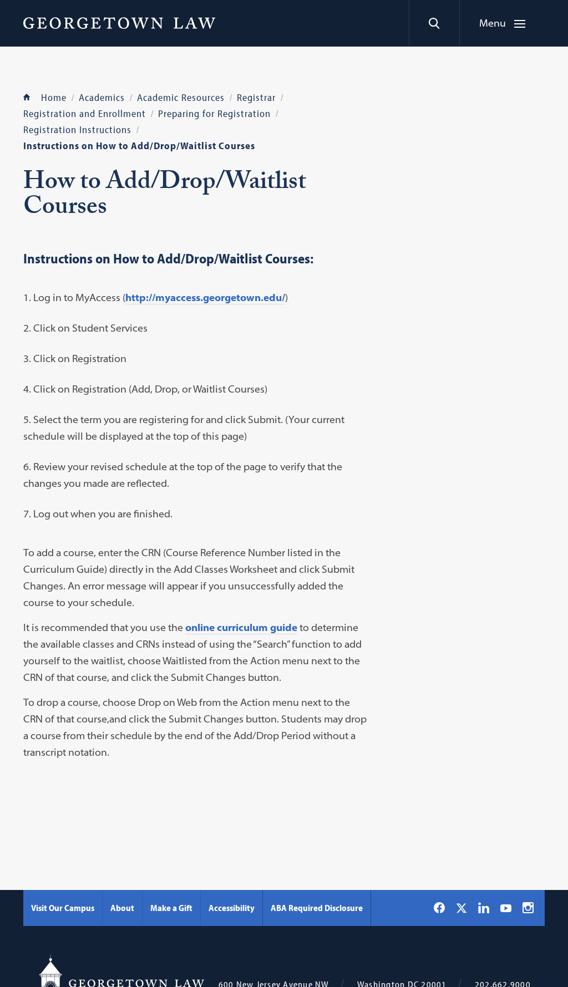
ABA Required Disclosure (317, 908)
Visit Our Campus (62, 908)
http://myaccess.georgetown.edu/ (205, 297)
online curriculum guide (241, 627)
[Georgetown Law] (119, 22)
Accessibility (232, 908)
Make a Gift (171, 908)
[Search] (434, 23)
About (122, 908)
